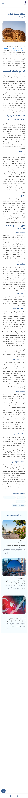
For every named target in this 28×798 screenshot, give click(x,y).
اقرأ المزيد (5, 553)
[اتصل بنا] (3, 796)
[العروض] (10, 796)
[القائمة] (3, 3)
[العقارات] (17, 796)
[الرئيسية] (25, 796)
